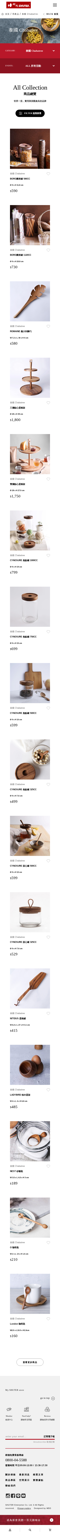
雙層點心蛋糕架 (17, 484)
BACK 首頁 (52, 14)
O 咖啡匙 (14, 1247)
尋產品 (15, 14)
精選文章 (38, 1474)
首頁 (7, 14)
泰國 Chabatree (30, 14)
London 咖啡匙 (17, 1324)
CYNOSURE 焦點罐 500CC (23, 713)
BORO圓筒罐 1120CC (20, 255)
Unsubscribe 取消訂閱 (44, 1442)
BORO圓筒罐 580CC (20, 179)
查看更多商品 (30, 1362)
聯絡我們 (10, 1485)
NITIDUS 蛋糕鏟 (18, 1018)
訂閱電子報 (49, 1436)
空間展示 (24, 1480)
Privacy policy (24, 1508)
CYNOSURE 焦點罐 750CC (23, 636)
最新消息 (24, 1474)
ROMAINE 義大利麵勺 (21, 331)
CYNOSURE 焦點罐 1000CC (24, 560)
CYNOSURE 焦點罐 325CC (23, 789)
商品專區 (10, 1480)
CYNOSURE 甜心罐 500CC (23, 866)
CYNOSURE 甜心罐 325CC (23, 942)
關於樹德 (10, 1474)
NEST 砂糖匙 (16, 1171)
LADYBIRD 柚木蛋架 (20, 1095)
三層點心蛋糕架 (17, 407)
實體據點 (38, 1480)
